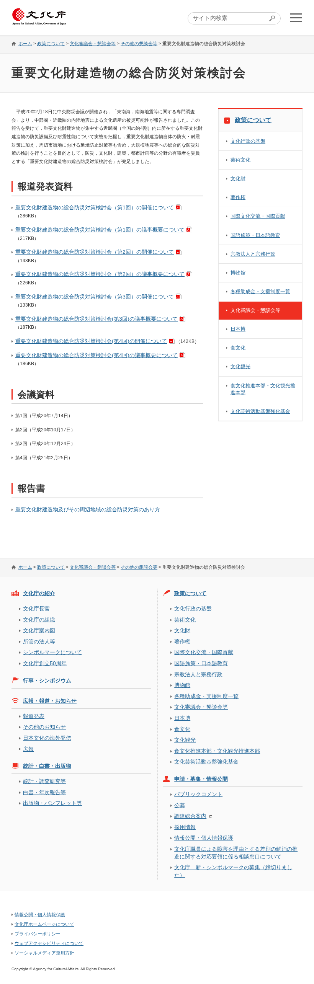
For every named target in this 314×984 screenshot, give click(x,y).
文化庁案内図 (39, 630)
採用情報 (185, 827)
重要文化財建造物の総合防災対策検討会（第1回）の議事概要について (100, 230)
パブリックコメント (198, 794)
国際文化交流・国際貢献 (258, 216)
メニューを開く (296, 17)
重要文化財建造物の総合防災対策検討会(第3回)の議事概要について (96, 319)
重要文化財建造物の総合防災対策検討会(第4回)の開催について (91, 341)
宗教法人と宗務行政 (253, 254)
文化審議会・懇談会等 (93, 43)
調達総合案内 (190, 816)
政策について (51, 43)
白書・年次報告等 (44, 792)
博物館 (238, 273)
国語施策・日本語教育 (255, 235)
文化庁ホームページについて (44, 924)
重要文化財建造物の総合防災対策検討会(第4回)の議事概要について (96, 355)
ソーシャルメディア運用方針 (44, 953)
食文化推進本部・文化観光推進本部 (263, 389)
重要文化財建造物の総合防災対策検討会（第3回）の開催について (94, 297)
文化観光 (240, 366)
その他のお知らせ (44, 727)
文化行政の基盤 (248, 141)
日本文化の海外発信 (47, 738)
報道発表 (33, 716)
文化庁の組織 (39, 620)
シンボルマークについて (52, 652)
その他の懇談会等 (139, 43)
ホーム (25, 43)
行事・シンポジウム (47, 680)
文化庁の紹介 (39, 593)
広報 (28, 749)
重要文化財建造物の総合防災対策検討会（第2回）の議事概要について (100, 274)
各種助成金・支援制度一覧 (260, 291)
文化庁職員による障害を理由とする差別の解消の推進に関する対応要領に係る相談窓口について (236, 852)
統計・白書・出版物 (47, 766)
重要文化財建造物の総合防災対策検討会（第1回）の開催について (94, 207)
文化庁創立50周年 (45, 663)
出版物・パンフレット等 (52, 803)
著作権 (238, 197)
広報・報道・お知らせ (50, 701)
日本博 (238, 329)
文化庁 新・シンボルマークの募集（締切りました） (233, 871)
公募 (179, 805)
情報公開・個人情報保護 (203, 838)
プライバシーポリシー (38, 934)
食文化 (238, 348)
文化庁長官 (36, 608)
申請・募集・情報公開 (201, 779)
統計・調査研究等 (44, 781)
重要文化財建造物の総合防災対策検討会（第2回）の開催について (94, 252)
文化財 (238, 178)
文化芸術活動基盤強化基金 (260, 411)
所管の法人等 (39, 641)
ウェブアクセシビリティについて (49, 943)
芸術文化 (240, 160)
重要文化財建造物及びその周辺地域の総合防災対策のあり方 (87, 509)
